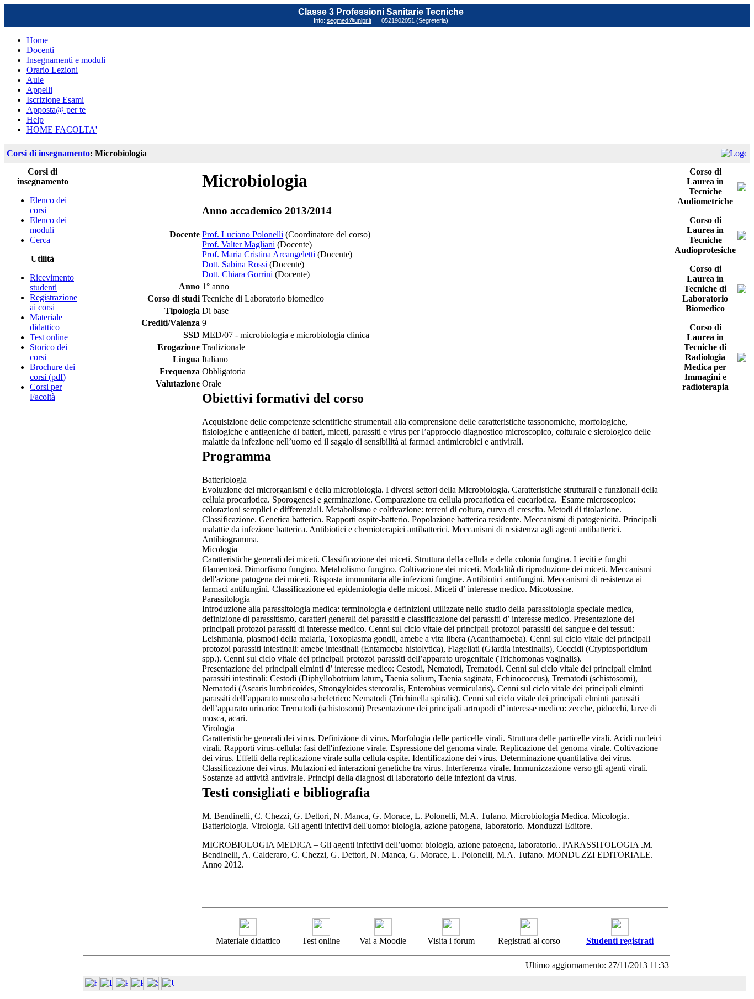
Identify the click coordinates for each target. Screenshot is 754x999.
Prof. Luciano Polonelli (242, 234)
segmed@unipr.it (349, 20)
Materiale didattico (46, 322)
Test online (49, 337)
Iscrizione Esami (55, 99)
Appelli (39, 89)
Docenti (40, 50)
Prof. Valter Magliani (238, 244)
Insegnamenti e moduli (65, 60)
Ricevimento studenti (52, 282)
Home (37, 40)
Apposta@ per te (56, 109)
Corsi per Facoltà (46, 391)
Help (35, 119)
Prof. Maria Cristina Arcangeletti (258, 254)
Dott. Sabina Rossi (234, 264)
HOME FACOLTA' (61, 129)
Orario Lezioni (52, 70)
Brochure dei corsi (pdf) (52, 372)
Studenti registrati (620, 940)
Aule (35, 79)
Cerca (40, 240)
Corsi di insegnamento (48, 153)
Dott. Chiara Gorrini (237, 274)
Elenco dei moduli (48, 225)
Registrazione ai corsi (53, 302)
